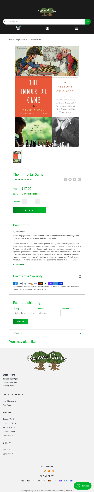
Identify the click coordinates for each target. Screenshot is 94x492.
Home (11, 40)
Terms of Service (9, 419)
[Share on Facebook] (65, 179)
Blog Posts (7, 405)
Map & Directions (9, 401)
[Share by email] (79, 179)
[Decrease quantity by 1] (24, 201)
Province (41, 308)
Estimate (20, 321)
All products (20, 40)
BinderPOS (70, 491)
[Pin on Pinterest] (70, 179)
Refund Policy (18, 333)
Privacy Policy (8, 432)
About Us (6, 450)
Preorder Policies (9, 423)
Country (16, 308)
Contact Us (7, 436)
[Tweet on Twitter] (74, 179)
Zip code (65, 308)
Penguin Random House (23, 180)
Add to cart (29, 210)
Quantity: (16, 201)
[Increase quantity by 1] (37, 201)
